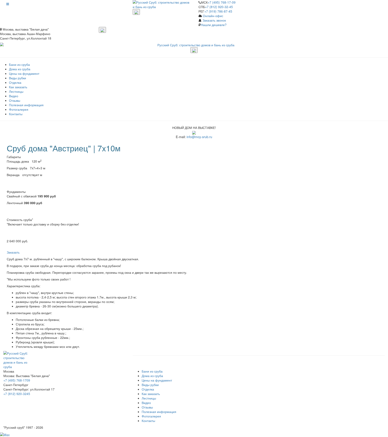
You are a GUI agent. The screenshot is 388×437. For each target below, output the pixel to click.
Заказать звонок (214, 20)
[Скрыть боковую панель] (136, 12)
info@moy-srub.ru (199, 137)
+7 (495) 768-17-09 (222, 2)
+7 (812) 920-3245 (16, 393)
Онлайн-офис (213, 15)
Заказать (13, 252)
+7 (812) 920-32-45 (219, 6)
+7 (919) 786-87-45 (218, 11)
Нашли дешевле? (214, 24)
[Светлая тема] (102, 30)
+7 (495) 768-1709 (16, 380)
